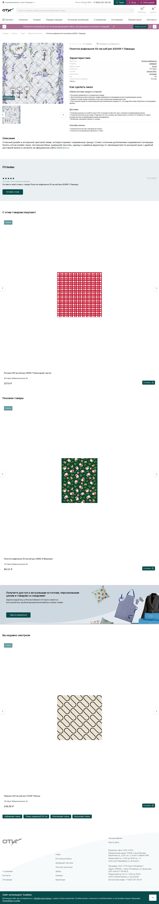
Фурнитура (60, 880)
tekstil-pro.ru (62, 147)
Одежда (59, 875)
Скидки (36, 19)
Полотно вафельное (149, 61)
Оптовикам (117, 19)
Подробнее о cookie (11, 901)
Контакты (152, 19)
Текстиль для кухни (64, 867)
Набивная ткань (12, 816)
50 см (154, 66)
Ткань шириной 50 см (36, 816)
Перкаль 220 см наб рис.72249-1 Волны (22, 796)
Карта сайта (113, 842)
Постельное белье (64, 859)
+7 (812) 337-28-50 (102, 2)
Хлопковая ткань (60, 816)
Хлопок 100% (152, 71)
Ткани (58, 854)
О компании (100, 19)
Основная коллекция (78, 19)
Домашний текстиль (64, 863)
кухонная (153, 74)
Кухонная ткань (82, 816)
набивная (153, 64)
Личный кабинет (115, 838)
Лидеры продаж (54, 19)
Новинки (23, 19)
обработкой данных (42, 898)
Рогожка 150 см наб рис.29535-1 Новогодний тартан (27, 373)
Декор (58, 871)
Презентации (134, 19)
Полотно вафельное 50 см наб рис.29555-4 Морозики (28, 559)
